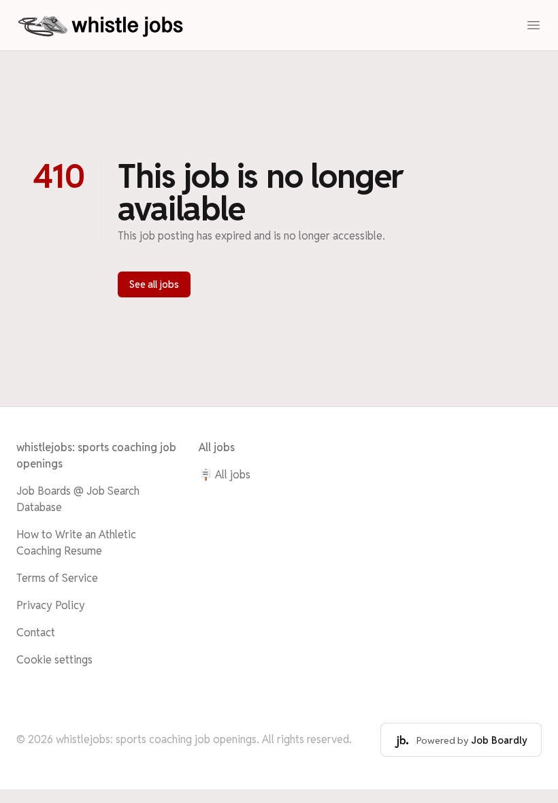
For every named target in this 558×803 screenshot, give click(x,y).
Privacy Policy (50, 605)
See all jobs (154, 284)
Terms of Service (57, 578)
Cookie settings (54, 660)
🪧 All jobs (224, 475)
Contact (35, 632)
